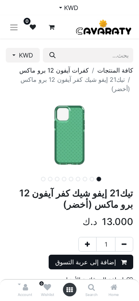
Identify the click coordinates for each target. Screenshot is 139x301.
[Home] (113, 287)
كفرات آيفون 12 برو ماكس (54, 70)
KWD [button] (25, 55)
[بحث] (52, 55)
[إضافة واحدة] (87, 244)
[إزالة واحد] (124, 244)
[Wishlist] (47, 287)
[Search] (91, 287)
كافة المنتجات (115, 70)
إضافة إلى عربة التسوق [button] (86, 262)
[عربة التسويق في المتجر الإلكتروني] (51, 27)
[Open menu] (69, 289)
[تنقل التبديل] (14, 27)
